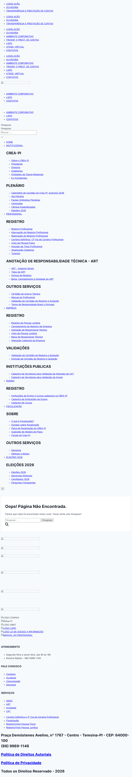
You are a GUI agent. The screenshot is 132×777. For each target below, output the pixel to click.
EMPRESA (11, 308)
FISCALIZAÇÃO (14, 406)
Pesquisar (6, 125)
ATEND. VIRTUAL (15, 47)
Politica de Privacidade (21, 763)
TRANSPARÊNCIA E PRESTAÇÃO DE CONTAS (29, 11)
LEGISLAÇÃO (13, 4)
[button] (66, 106)
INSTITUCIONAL (14, 145)
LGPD (9, 43)
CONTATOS (12, 50)
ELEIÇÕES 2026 (14, 457)
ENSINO (10, 381)
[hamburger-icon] (2, 137)
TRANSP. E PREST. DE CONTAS (22, 40)
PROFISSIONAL (14, 214)
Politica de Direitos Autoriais (26, 754)
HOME (9, 142)
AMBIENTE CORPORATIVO (20, 36)
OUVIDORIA (12, 7)
